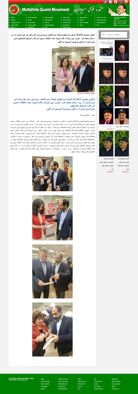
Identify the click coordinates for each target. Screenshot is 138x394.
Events (13, 20)
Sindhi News (83, 17)
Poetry (47, 22)
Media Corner (84, 22)
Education (66, 25)
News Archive (45, 384)
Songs (82, 20)
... (107, 126)
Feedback (31, 27)
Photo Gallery (101, 17)
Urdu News (66, 17)
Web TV (13, 27)
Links (81, 25)
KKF (46, 27)
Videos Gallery (101, 20)
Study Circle (67, 20)
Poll (98, 25)
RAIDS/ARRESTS (101, 22)
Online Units (67, 22)
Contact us (115, 388)
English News (49, 17)
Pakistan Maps (49, 25)
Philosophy (31, 22)
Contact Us (66, 27)
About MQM (14, 25)
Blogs (30, 20)
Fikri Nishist (48, 20)
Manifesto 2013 (15, 22)
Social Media (32, 25)
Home (12, 17)
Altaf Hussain (32, 17)
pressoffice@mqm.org (122, 25)
